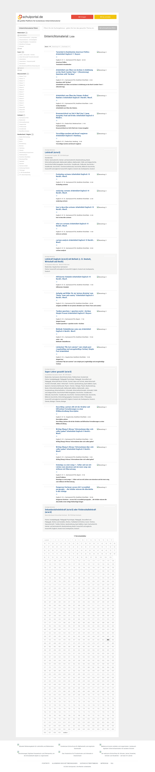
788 (79, 715)
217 (74, 585)
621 (69, 677)
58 (61, 550)
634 (59, 681)
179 (108, 574)
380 (64, 622)
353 (79, 615)
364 (59, 619)
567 (98, 664)
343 (103, 612)
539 (108, 657)
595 (89, 670)
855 (113, 729)
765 (113, 708)
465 (113, 640)
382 (74, 622)
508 (103, 650)
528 (55, 657)
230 (64, 588)
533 (79, 657)
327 (98, 609)
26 (77, 543)
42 (69, 547)
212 (50, 585)
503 (79, 650)
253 (103, 591)
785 (64, 715)
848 (79, 729)
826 (45, 725)
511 (45, 653)
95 (65, 557)
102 (96, 557)
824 (108, 722)
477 (98, 643)
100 (86, 557)
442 (74, 636)
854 (108, 729)
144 (84, 567)
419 (108, 629)
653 (79, 684)
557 (50, 664)
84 (94, 554)
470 (64, 643)
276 (69, 598)
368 (79, 619)
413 (79, 629)
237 (98, 588)
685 (89, 691)
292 (74, 602)
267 (98, 595)
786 (69, 715)
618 (55, 677)
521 (93, 653)
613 (103, 674)
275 (64, 598)
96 (69, 557)
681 (69, 691)
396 (69, 626)
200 (64, 581)
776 (93, 712)
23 (65, 543)
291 (69, 602)
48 (94, 547)
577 (74, 667)
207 (98, 581)
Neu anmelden (106, 17)
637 (74, 681)
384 (84, 622)
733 (103, 701)
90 (44, 557)
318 (55, 609)
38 (53, 547)
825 (113, 722)
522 (98, 653)
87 (106, 554)
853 (103, 729)
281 (93, 598)
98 (77, 557)
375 (113, 619)
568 (103, 664)
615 (113, 674)
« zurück (46, 540)
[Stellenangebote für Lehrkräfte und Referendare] (36, 744)
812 (50, 722)
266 (93, 595)
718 (103, 698)
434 (108, 633)
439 (59, 636)
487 (74, 646)
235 (89, 588)
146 (93, 567)
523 (103, 653)
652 (74, 684)
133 (103, 564)
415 (89, 629)
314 (108, 605)
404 (108, 626)
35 (114, 543)
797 (50, 719)
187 (74, 578)
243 (55, 591)
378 (55, 622)
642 (98, 681)
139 (59, 567)
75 (57, 554)
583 (103, 667)
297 (98, 602)
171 (69, 574)
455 (64, 640)
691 (45, 695)
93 (57, 557)
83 (90, 554)
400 (89, 626)
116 (93, 560)
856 (45, 732)
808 (103, 719)
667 (74, 688)
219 (84, 585)
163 (103, 571)
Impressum (104, 763)
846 (69, 729)
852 (98, 729)
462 (98, 640)
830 (64, 725)
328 (103, 609)
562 (74, 664)
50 (102, 547)
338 (79, 612)
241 (45, 591)
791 (93, 715)
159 (84, 571)
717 (98, 698)
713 (79, 698)
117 (98, 560)
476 (93, 643)
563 (79, 664)
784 (59, 715)
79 (73, 554)
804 (84, 719)
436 (45, 636)
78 (69, 554)
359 (108, 615)
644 (108, 681)
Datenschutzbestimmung (89, 763)
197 (50, 581)
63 (81, 550)
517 (74, 653)
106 (45, 560)
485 (64, 646)
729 (84, 701)
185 (64, 578)
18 (44, 543)
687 (98, 691)
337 (74, 612)
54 (44, 550)
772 (74, 712)
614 (108, 674)
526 (45, 657)
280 (89, 598)
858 (55, 732)
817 (74, 722)
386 (93, 622)
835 (89, 725)
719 (108, 698)
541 (45, 660)
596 (93, 670)
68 (102, 550)
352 (74, 615)
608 (79, 674)
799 (59, 719)
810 (113, 719)
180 (113, 574)
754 (59, 708)
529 (59, 657)
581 (93, 667)
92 (53, 557)
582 (98, 667)
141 (69, 567)
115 (89, 560)
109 (59, 560)
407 (50, 629)
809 (108, 719)
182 (50, 578)
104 (105, 557)
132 (98, 564)
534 (84, 657)
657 (98, 684)
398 (79, 626)
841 (45, 729)
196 (45, 581)
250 (89, 591)
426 (69, 633)
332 (50, 612)
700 (89, 695)
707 (50, 698)
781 (45, 715)
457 (74, 640)
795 (113, 715)
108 (55, 560)
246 (69, 591)
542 (50, 660)
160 (89, 571)
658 (103, 684)
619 (59, 677)
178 (103, 574)
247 (74, 591)
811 (45, 722)
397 (74, 626)
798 (55, 719)
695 (64, 695)
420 (113, 629)
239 (108, 588)
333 (55, 612)
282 (98, 598)
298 (103, 602)
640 (89, 681)
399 (84, 626)
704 (108, 695)
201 (69, 581)
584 (108, 667)
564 (84, 664)
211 (45, 585)
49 (98, 547)
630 (113, 677)
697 (74, 695)
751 (45, 708)
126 (69, 564)
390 (113, 622)
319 (59, 609)
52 (110, 547)
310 (89, 605)
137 (50, 567)
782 (50, 715)
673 (103, 688)
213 (55, 585)
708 (55, 698)
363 (55, 619)
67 (98, 550)
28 (85, 543)
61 (73, 550)
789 (84, 715)
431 (93, 633)
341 (93, 612)
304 (59, 605)
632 (50, 681)
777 (98, 712)
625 (89, 677)
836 (93, 725)
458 (79, 640)
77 (65, 554)
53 (114, 547)
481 (45, 646)
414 (84, 629)
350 (64, 615)
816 (69, 722)
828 (55, 725)
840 (113, 725)
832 (74, 725)
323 (79, 609)
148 (103, 567)
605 (64, 674)
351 (69, 615)
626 (93, 677)
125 (64, 564)
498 (55, 650)
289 (59, 602)
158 (79, 571)
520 (89, 653)
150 (113, 567)
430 (89, 633)
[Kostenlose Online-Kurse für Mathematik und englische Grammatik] (77, 744)
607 (74, 674)
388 (103, 622)
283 (103, 598)
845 (64, 729)
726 (69, 701)
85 (98, 554)
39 (57, 547)
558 (55, 664)
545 (64, 660)
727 (74, 701)
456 (69, 640)
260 (64, 595)
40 (61, 547)
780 (113, 712)
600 (113, 670)
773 (79, 712)
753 (55, 708)
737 (50, 705)
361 (45, 619)
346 (45, 615)
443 (79, 636)
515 (64, 653)
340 (89, 612)
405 (113, 626)
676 (45, 691)
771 (69, 712)
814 (59, 722)
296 (93, 602)
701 (93, 695)
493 (103, 646)
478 (103, 643)
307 (74, 605)
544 (59, 660)
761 (93, 708)
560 (64, 664)
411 (69, 629)
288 (55, 602)
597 (98, 670)
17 (111, 540)
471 (69, 643)
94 (61, 557)
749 (108, 705)
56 (53, 550)
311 (93, 605)
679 (59, 691)
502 (74, 650)
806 (93, 719)
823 (103, 722)
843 (55, 729)
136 (45, 567)
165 (113, 571)
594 (84, 670)
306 (69, 605)
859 (59, 732)
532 (74, 657)
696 (69, 695)
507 (98, 650)
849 (84, 729)
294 (84, 602)
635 (64, 681)
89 (114, 554)
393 (55, 626)
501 (69, 650)
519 (84, 653)
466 (45, 643)
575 (64, 667)
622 (74, 677)
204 (84, 581)
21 (57, 543)
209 (108, 581)
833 (79, 725)
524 (108, 653)
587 (50, 670)
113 (79, 560)
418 (103, 629)
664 (59, 688)
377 (50, 622)
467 (50, 643)
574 (59, 667)
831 (69, 725)
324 (84, 609)
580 (89, 667)
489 (84, 646)
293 (79, 602)
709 (59, 698)
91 (48, 557)
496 (45, 650)
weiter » (65, 732)
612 (98, 674)
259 (59, 595)
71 (114, 550)
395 (64, 626)
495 (113, 646)
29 (90, 543)
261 (69, 595)
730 (89, 701)
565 (89, 664)
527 (50, 657)
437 (50, 636)
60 (69, 550)
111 (69, 560)
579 (84, 667)
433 (103, 633)
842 (50, 729)
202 (74, 581)
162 (98, 571)
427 (74, 633)
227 (50, 588)
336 (69, 612)
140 (64, 567)
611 (93, 674)
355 (89, 615)
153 (55, 571)
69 (106, 550)
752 (50, 708)
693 (55, 695)
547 (74, 660)
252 (98, 591)
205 (89, 581)
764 (108, 708)
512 (50, 653)
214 (59, 585)
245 (64, 591)
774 (84, 712)
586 (45, 670)
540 (113, 657)
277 (74, 598)
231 (69, 588)
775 (89, 712)
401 (93, 626)
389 (108, 622)
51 (106, 547)
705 (113, 695)
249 (84, 591)
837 (98, 725)
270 (113, 595)
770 (64, 712)
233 (79, 588)
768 (55, 712)
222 (98, 585)
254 (108, 591)
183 (55, 578)
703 (103, 695)
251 (93, 591)
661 (45, 688)
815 (64, 722)
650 (64, 684)
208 (103, 581)
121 (45, 564)
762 (98, 708)
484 (59, 646)
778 (103, 712)
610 (89, 674)
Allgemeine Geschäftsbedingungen (65, 763)
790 (89, 715)
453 (55, 640)
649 (59, 684)
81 (81, 554)
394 (59, 626)
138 (55, 567)
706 (45, 698)
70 (110, 550)
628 (103, 677)
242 (50, 591)
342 (98, 612)
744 (84, 705)
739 (59, 705)
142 (74, 567)
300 (113, 602)
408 (55, 629)
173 (79, 574)
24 (69, 543)
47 (90, 547)
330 (113, 609)
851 (93, 729)
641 (93, 681)
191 (93, 578)
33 (106, 543)
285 (113, 598)
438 (55, 636)
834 (84, 725)
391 (45, 626)
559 (59, 664)
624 (84, 677)
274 (59, 598)
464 (108, 640)
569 (108, 664)
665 (64, 688)
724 (59, 701)
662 (50, 688)
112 (74, 560)
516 (69, 653)
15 (103, 540)
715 (89, 698)
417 (98, 629)
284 (108, 598)
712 (74, 698)
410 (64, 629)
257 (50, 595)
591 (69, 670)
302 (50, 605)
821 (93, 722)
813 (55, 722)
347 (50, 615)
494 (108, 646)
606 (69, 674)
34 (110, 543)
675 (113, 688)
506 (93, 650)
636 (69, 681)
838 (103, 725)
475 (89, 643)
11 (87, 540)
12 (91, 540)
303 (55, 605)
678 (55, 691)
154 (59, 571)
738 (55, 705)
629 (108, 677)
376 (45, 622)
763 (103, 708)
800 (64, 719)
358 (103, 615)
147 (98, 567)
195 (113, 578)
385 (89, 622)
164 (108, 571)
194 (108, 578)
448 (103, 636)
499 (59, 650)
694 (59, 695)
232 (74, 588)
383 (79, 622)
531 (69, 657)
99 (81, 557)
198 (55, 581)
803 (79, 719)
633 (55, 681)
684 (84, 691)
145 (89, 567)
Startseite (45, 763)
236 (93, 588)
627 (98, 677)
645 (113, 681)
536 (93, 657)
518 (79, 653)
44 (77, 547)
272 (50, 598)
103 (101, 557)
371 (93, 619)
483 (55, 646)
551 (93, 660)
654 (84, 684)
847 (74, 729)
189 (84, 578)
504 (84, 650)
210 (113, 581)
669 (84, 688)
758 (79, 708)
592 (74, 670)
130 (89, 564)
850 (89, 729)
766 (45, 712)
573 (55, 667)
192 (98, 578)
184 (59, 578)
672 (98, 688)
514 (59, 653)
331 (45, 612)
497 (50, 650)
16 (107, 540)
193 (103, 578)
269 (108, 595)
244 (59, 591)
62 (77, 550)
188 (79, 578)
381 (69, 622)
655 (89, 684)
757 (74, 708)
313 (103, 605)
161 (93, 571)
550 (89, 660)
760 (89, 708)
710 (64, 698)
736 (45, 705)
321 (69, 609)
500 (64, 650)
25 (73, 543)
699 (84, 695)
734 (108, 701)
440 (64, 636)
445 (89, 636)
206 (93, 581)
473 (79, 643)
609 (84, 674)
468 (55, 643)
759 (84, 708)
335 (64, 612)
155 (64, 571)
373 (103, 619)
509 (108, 650)
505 (89, 650)
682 (74, 691)
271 (45, 598)
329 (108, 609)
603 (55, 674)
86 (102, 554)
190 (89, 578)
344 (108, 612)
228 (55, 588)
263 (79, 595)
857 (50, 732)
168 (55, 574)
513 (55, 653)
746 (93, 705)
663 (55, 688)
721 (45, 701)
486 (69, 646)
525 (113, 653)
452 (50, 640)
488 (79, 646)
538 (103, 657)
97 (73, 557)
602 (50, 674)
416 (93, 629)
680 (64, 691)
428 (79, 633)
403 (103, 626)
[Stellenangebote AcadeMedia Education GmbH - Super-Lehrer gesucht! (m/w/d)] (109, 368)
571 (45, 667)
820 (89, 722)
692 (50, 695)
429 (84, 633)
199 (59, 581)
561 (69, 664)
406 (45, 629)
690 (113, 691)
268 (103, 595)
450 (113, 636)
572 (50, 667)
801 (69, 719)
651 (69, 684)
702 (98, 695)
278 (79, 598)
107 (50, 560)
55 (48, 550)
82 (85, 554)
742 (74, 705)
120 (113, 560)
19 (48, 543)
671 (93, 688)
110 (64, 560)
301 (45, 605)
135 (113, 564)
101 (91, 557)
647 (50, 684)
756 (69, 708)
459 (84, 640)
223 (103, 585)
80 (77, 554)
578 (79, 667)
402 (98, 626)
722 (50, 701)
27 (81, 543)
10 (82, 540)
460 (89, 640)
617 (50, 677)
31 (98, 543)
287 (50, 602)
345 (113, 612)
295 (89, 602)
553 (103, 660)
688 (103, 691)
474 (84, 643)
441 (69, 636)
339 (84, 612)
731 (93, 701)
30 (94, 543)
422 (50, 633)
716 (93, 698)
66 (94, 550)
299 (108, 602)
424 (59, 633)
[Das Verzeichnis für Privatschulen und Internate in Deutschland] (77, 751)
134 (108, 564)
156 (69, 571)
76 (61, 554)
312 (98, 605)
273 (55, 598)
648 (55, 684)
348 (55, 615)
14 (99, 540)
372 (98, 619)
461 (93, 640)
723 (55, 701)
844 (59, 729)
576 (69, 667)
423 (55, 633)
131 (93, 564)
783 (55, 715)
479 (108, 643)
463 (103, 640)
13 (95, 540)
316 (45, 609)
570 (113, 664)
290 (64, 602)
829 (59, 725)
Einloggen (83, 17)
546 (69, 660)
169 (59, 574)
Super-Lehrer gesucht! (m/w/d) (58, 371)
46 (85, 547)
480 (113, 643)
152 (50, 571)
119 (108, 560)
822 (98, 722)
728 (79, 701)
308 (79, 605)
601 (45, 674)
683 (79, 691)
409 (59, 629)
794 (108, 715)
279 (84, 598)
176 (93, 574)
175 (89, 574)
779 (108, 712)
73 (48, 554)
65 (90, 550)
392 (50, 626)
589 (59, 670)
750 (113, 705)
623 (79, 677)
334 (59, 612)
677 (50, 691)
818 (79, 722)
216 (69, 585)
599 (108, 670)
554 (108, 660)
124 (59, 564)
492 (98, 646)
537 (98, 657)
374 (108, 619)
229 (59, 588)
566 (93, 664)
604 (59, 674)
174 (84, 574)
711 (69, 698)
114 (84, 560)
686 (93, 691)
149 (108, 567)
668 (79, 688)
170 (64, 574)
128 (79, 564)
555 (113, 660)
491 (93, 646)
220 (89, 585)
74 (53, 554)
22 (61, 543)
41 (65, 547)
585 (113, 667)
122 (50, 564)
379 (59, 622)
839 (108, 725)
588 (55, 670)
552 (98, 660)
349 (59, 615)
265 (89, 595)
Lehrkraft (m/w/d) (52, 152)
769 (59, 712)
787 (74, 715)
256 (45, 595)
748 (103, 705)
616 (45, 677)
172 (74, 574)
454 (59, 640)
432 (98, 633)
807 (98, 719)
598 (103, 670)
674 (108, 688)
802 (74, 719)
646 (45, 684)
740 (64, 705)
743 (79, 705)
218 (79, 585)
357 (98, 615)
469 (59, 643)
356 (93, 615)
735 (113, 701)
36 (44, 547)
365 (64, 619)
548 (79, 660)
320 (64, 609)
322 (74, 609)
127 (74, 564)
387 (98, 622)
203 (79, 581)
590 (64, 670)
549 (84, 660)
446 (93, 636)
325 (89, 609)
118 (103, 560)
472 (74, 643)
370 (89, 619)
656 (93, 684)
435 (113, 633)
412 (74, 629)
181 (45, 578)
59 (65, 550)
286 (45, 602)
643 (103, 681)
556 (45, 664)
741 (69, 705)
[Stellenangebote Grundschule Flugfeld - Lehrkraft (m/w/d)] (109, 149)
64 (85, 550)
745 (89, 705)
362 (50, 619)
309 (84, 605)
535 (89, 657)
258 (55, 595)
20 (53, 543)
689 (108, 691)
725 (64, 701)
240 (113, 588)
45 (81, 547)
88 (110, 554)
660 (113, 684)
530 (64, 657)
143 (79, 567)
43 (73, 547)
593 (79, 670)
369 (84, 619)
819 (84, 722)
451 (45, 640)
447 (98, 636)
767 (50, 712)
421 (45, 633)
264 (84, 595)
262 (74, 595)
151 (45, 571)
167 (50, 574)
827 (50, 725)
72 (44, 554)
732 (98, 701)
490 (89, 646)
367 (74, 619)
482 (50, 646)
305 (64, 605)
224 (108, 585)
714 (84, 698)
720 (113, 698)
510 (113, 650)
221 (93, 585)
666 (69, 688)
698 (79, 695)
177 (98, 574)
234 (84, 588)
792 (98, 715)
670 (89, 688)
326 (93, 609)
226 (45, 588)
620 (64, 677)
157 (74, 571)
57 (57, 550)
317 (50, 609)
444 (84, 636)
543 (55, 660)
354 (84, 615)
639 (84, 681)
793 (103, 715)
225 (113, 585)
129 (84, 564)
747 (98, 705)
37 (48, 547)
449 (108, 636)
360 (113, 615)
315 (113, 605)
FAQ (112, 763)
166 (45, 574)
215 (64, 585)
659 (108, 684)
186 (69, 578)
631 (45, 681)
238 (103, 588)
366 (69, 619)
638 (79, 681)
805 (89, 719)
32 (102, 543)
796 (45, 719)
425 (64, 633)
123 (55, 564)
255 (113, 591)
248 (79, 591)
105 (110, 557)
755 (64, 708)
